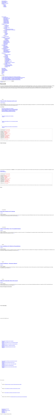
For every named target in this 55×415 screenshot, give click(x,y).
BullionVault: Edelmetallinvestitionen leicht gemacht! (8, 111)
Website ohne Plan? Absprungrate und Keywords (8, 362)
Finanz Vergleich (4, 16)
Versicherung (6, 136)
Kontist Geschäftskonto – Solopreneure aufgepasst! (8, 110)
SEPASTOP (6, 61)
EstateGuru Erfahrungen (7, 49)
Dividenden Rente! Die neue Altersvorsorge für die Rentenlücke (19, 396)
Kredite (4, 35)
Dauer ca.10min (8, 129)
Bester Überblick (7, 181)
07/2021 (3, 361)
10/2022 (1, 102)
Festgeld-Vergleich (6, 20)
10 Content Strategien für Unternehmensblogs (8, 365)
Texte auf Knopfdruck (5, 70)
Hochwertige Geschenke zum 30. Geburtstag (7, 108)
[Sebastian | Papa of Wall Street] (4, 395)
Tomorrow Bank (7, 27)
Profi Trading (3, 68)
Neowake (6, 55)
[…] (17, 105)
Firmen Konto (5, 24)
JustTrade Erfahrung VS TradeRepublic (10, 29)
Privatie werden (6, 43)
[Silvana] (4, 391)
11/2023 (3, 116)
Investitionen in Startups (7, 42)
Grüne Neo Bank (7, 179)
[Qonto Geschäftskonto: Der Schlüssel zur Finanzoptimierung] (5, 125)
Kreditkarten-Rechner (6, 22)
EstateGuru (6, 33)
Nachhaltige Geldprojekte (7, 37)
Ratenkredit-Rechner (6, 19)
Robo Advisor (5, 30)
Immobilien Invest (4, 48)
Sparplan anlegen (4, 2)
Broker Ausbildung (6, 40)
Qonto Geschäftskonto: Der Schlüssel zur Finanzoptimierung (9, 126)
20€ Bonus (5, 131)
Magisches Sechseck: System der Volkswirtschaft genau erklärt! (13, 384)
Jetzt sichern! (6, 183)
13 (4, 361)
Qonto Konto (7, 26)
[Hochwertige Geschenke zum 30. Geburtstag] (5, 114)
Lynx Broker (5, 133)
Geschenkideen (5, 44)
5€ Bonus (5, 134)
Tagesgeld (5, 4)
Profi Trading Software (5, 1)
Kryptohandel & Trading (6, 176)
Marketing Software (4, 69)
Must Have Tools (6, 56)
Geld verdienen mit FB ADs (8, 65)
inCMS (3, 71)
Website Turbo (4, 409)
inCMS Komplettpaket (8, 59)
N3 (2, 73)
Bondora (6, 32)
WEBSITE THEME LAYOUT (6, 410)
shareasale (6, 66)
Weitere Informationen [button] (3, 171)
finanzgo (4, 102)
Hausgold (3, 72)
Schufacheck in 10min (6, 41)
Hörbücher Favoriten (7, 54)
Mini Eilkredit (7, 36)
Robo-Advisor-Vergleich (7, 18)
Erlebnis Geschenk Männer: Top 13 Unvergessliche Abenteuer (10, 109)
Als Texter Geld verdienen (8, 64)
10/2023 (3, 127)
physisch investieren (7, 130)
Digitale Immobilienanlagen (7, 51)
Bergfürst (6, 34)
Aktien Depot (5, 28)
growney (6, 31)
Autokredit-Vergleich (6, 23)
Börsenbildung (5, 45)
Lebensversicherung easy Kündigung (10, 62)
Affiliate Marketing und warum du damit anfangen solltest (9, 366)
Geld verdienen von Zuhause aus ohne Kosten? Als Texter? (12, 388)
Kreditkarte (5, 6)
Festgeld (5, 5)
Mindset (5, 53)
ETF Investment (6, 46)
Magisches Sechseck (6, 47)
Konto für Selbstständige (5, 3)
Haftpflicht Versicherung (7, 137)
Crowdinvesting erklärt (6, 52)
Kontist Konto (7, 25)
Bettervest (6, 39)
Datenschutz (3, 412)
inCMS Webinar (7, 60)
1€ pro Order (6, 132)
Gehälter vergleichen (7, 63)
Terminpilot (6, 57)
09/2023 (1, 282)
